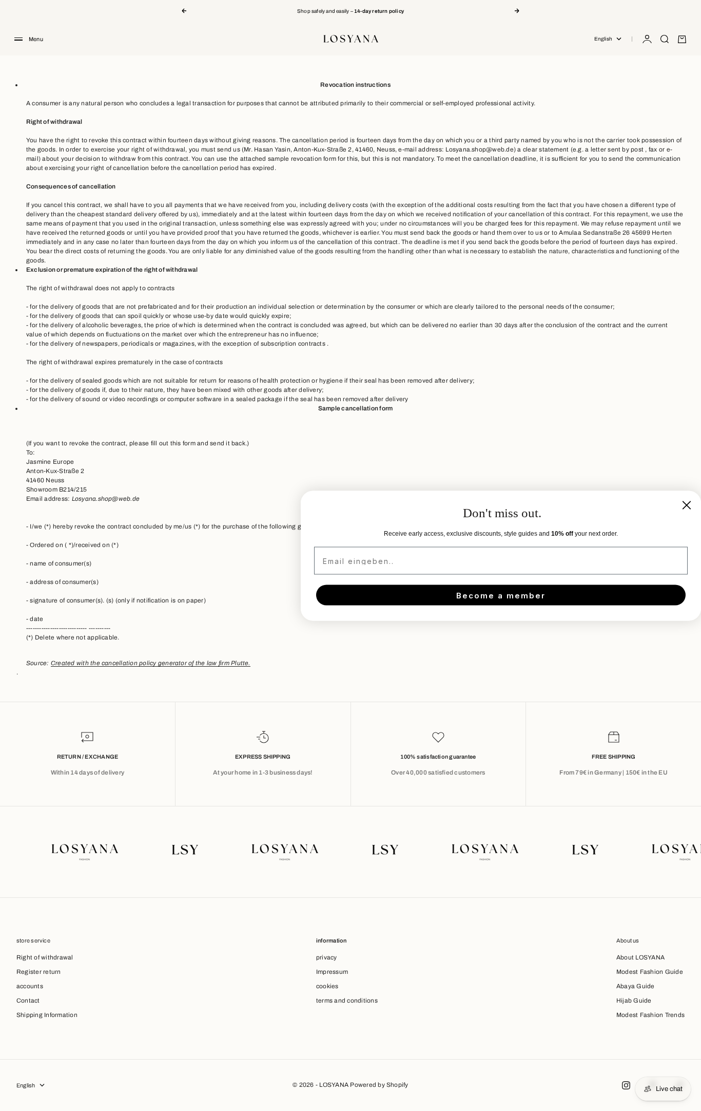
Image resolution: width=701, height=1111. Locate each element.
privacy (326, 957)
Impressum (332, 971)
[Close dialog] (686, 505)
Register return (38, 971)
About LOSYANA (640, 957)
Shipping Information (46, 1015)
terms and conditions (347, 1000)
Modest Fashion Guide (649, 971)
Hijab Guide (634, 1000)
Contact (28, 1000)
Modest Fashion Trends (650, 1015)
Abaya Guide (635, 986)
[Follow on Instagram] (626, 1085)
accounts (29, 986)
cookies (327, 986)
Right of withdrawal (44, 957)
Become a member (501, 595)
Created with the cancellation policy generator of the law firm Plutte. (150, 663)
